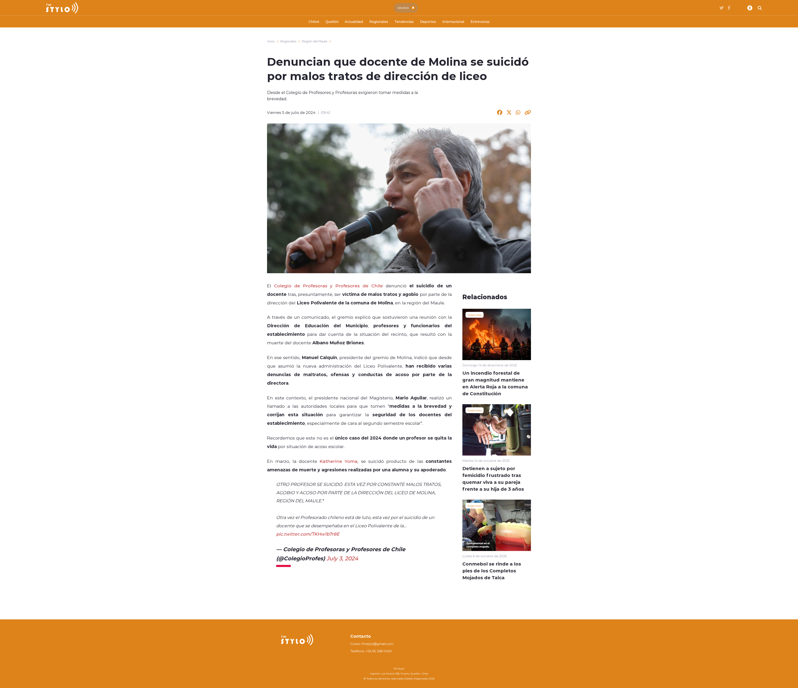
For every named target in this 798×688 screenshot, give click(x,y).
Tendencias (404, 21)
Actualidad (354, 21)
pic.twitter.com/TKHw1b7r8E (307, 534)
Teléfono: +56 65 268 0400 (371, 651)
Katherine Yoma (338, 461)
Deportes (428, 21)
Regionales (378, 21)
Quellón (332, 21)
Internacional (453, 21)
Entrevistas (480, 21)
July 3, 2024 (342, 558)
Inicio (271, 41)
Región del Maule (314, 41)
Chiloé (314, 21)
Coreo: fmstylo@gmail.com (371, 643)
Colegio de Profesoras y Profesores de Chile (328, 286)
